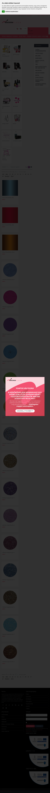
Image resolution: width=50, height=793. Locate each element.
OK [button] (3, 11)
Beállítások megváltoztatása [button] (11, 11)
